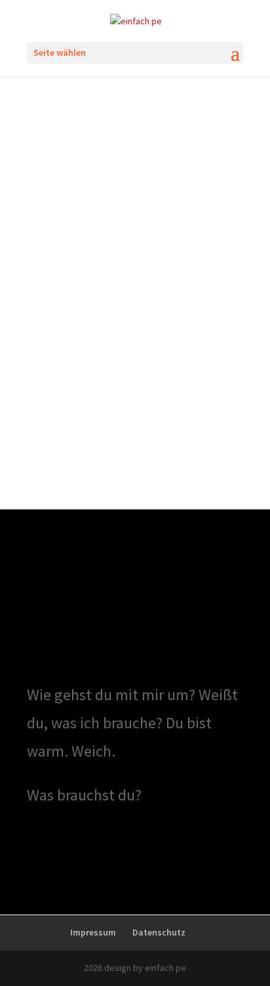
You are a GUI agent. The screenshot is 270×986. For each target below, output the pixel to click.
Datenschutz (158, 932)
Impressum (93, 932)
